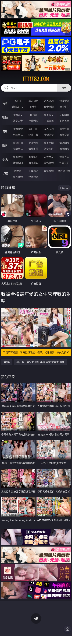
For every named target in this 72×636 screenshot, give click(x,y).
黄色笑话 (49, 162)
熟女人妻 (18, 120)
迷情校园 (18, 162)
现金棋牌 (49, 106)
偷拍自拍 (33, 128)
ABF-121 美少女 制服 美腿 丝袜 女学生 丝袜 (40, 362)
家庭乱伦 (33, 156)
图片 (5, 145)
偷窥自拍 (18, 142)
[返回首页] (67, 628)
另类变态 (64, 134)
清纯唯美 (33, 148)
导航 (5, 173)
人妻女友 (49, 156)
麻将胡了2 (17, 106)
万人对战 (49, 100)
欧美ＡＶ (49, 114)
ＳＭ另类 (64, 120)
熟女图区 (49, 148)
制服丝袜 (18, 134)
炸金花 (33, 106)
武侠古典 (64, 156)
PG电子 (18, 100)
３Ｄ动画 (64, 114)
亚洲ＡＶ (18, 114)
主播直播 (49, 120)
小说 (5, 159)
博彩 (5, 103)
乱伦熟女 (49, 134)
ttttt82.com (36, 78)
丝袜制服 (33, 120)
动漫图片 (64, 142)
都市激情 (18, 156)
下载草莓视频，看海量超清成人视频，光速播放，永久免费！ (36, 352)
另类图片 (64, 148)
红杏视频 (18, 176)
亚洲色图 (33, 142)
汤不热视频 (64, 170)
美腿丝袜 (18, 148)
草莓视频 (49, 170)
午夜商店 (33, 170)
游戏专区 (64, 100)
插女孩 (17, 170)
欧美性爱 (64, 128)
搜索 (64, 87)
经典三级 (33, 134)
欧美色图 (49, 142)
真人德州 (33, 100)
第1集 (6, 362)
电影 (5, 131)
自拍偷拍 (33, 114)
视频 (5, 117)
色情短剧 (33, 176)
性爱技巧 (64, 162)
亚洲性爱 (18, 128)
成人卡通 (49, 128)
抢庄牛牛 (64, 106)
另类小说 (33, 162)
